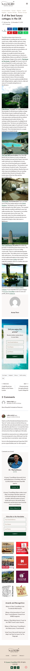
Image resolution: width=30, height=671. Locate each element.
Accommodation (6, 10)
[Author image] (2, 22)
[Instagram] (18, 667)
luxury (16, 375)
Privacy (22, 655)
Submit (15, 356)
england (11, 375)
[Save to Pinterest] (15, 32)
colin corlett (10, 415)
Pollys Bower (5, 109)
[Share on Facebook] (9, 29)
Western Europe (22, 12)
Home (7, 655)
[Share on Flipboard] (9, 32)
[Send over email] (20, 32)
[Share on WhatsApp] (25, 32)
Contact (14, 655)
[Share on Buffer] (25, 29)
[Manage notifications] (26, 667)
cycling (15, 259)
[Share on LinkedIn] (15, 29)
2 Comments (7, 24)
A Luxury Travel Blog (8, 291)
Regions (19, 10)
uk (3, 378)
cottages (4, 375)
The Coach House (7, 245)
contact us (12, 293)
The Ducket (5, 201)
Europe (14, 10)
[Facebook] (12, 667)
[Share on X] (20, 29)
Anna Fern (7, 22)
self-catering (23, 375)
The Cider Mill (6, 155)
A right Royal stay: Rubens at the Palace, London (7, 387)
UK (5, 37)
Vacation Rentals (12, 12)
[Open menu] (27, 3)
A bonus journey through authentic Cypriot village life (23, 387)
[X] (15, 667)
